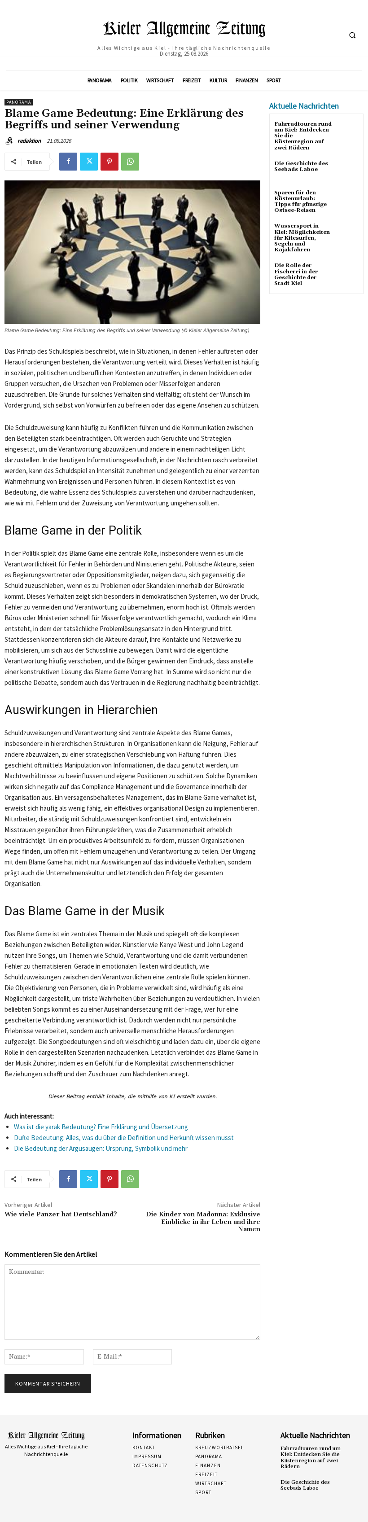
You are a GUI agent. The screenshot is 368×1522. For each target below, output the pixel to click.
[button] (352, 35)
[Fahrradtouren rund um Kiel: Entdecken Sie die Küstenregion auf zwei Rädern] (348, 132)
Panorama (18, 102)
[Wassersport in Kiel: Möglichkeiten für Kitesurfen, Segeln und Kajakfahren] (348, 234)
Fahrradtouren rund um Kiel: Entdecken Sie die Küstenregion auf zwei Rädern (310, 1457)
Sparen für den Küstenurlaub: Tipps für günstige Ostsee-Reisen (300, 201)
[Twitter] (89, 162)
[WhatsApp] (130, 162)
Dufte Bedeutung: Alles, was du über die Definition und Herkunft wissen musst (124, 1137)
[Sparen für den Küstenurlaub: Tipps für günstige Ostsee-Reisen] (348, 201)
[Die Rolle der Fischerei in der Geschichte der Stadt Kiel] (348, 274)
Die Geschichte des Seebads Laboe (301, 166)
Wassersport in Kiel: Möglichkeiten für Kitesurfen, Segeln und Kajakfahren (302, 238)
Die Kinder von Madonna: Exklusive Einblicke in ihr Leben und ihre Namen (203, 1222)
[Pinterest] (109, 162)
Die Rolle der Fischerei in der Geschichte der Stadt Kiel (296, 274)
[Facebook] (68, 162)
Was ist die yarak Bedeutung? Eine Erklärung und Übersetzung (101, 1127)
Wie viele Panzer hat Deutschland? (60, 1215)
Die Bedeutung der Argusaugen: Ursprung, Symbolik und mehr (101, 1148)
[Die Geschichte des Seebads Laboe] (348, 172)
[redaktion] (10, 140)
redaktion (29, 141)
